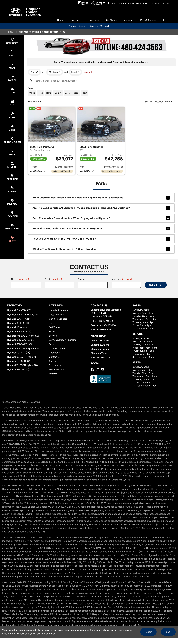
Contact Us (54, 356)
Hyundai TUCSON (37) (19, 361)
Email (53, 279)
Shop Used (93, 20)
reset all (88, 72)
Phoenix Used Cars (100, 357)
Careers (53, 361)
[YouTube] (102, 369)
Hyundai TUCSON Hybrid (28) (23, 365)
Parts (51, 344)
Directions (54, 352)
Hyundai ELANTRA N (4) (19, 318)
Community (55, 365)
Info (165, 20)
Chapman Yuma (99, 353)
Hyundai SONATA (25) (18, 352)
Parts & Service (148, 20)
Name (20, 279)
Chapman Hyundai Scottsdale (34, 12)
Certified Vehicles (58, 318)
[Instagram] (97, 369)
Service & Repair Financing (62, 340)
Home (60, 20)
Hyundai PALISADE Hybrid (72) (23, 335)
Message (122, 279)
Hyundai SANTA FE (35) (19, 344)
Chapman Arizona (100, 344)
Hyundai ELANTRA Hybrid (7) (22, 314)
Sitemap (53, 373)
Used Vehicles (56, 314)
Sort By (148, 101)
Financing (128, 20)
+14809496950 (105, 329)
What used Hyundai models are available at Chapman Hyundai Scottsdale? (77, 197)
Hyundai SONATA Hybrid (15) (22, 356)
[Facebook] (92, 369)
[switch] (32, 93)
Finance (53, 331)
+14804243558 (105, 321)
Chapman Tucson (100, 349)
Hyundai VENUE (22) (18, 369)
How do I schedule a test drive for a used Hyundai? (64, 238)
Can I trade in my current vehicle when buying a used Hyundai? (71, 218)
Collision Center (57, 348)
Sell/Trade (111, 20)
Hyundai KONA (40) (17, 327)
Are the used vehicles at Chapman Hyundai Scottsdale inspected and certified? (81, 207)
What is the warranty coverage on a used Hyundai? (64, 249)
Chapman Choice (100, 340)
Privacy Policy (56, 369)
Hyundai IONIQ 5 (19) (18, 323)
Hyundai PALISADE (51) (19, 331)
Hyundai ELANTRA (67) (19, 310)
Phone (81, 279)
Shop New (75, 20)
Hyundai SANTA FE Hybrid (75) (23, 348)
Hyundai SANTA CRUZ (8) (20, 340)
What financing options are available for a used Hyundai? (68, 228)
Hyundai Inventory (58, 310)
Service (53, 335)
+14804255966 (108, 325)
